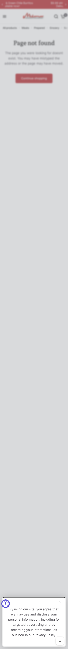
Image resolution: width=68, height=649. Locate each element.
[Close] (60, 602)
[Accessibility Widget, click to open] (5, 603)
